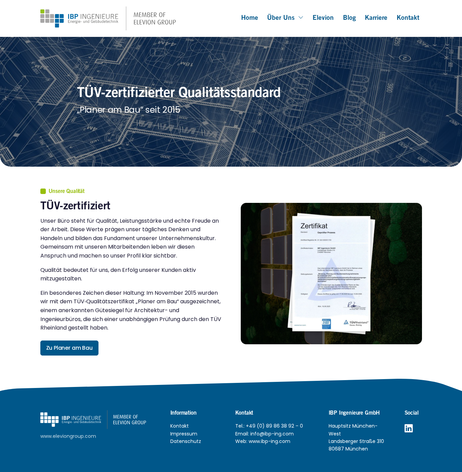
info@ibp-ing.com (272, 433)
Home (249, 18)
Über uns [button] (281, 18)
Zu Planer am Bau (69, 348)
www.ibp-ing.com (269, 441)
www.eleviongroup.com (68, 436)
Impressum (183, 433)
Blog (349, 18)
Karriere (376, 18)
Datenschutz (185, 441)
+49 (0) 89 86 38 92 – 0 (274, 425)
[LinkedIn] (409, 428)
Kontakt (408, 18)
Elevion (323, 18)
